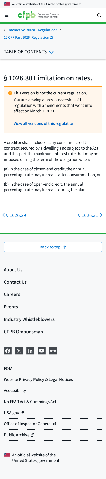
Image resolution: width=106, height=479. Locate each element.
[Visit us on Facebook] (8, 350)
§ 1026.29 (16, 215)
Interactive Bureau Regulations (32, 30)
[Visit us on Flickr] (53, 350)
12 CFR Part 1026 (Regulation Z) (28, 37)
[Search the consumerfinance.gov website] (99, 15)
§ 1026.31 (88, 215)
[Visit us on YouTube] (42, 350)
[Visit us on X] (19, 350)
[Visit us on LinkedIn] (30, 350)
